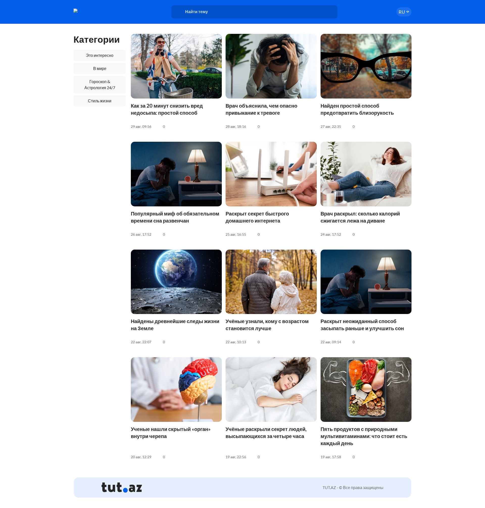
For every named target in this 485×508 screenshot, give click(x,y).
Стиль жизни (99, 100)
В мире (99, 68)
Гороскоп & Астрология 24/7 (99, 84)
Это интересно (99, 55)
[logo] (93, 11)
